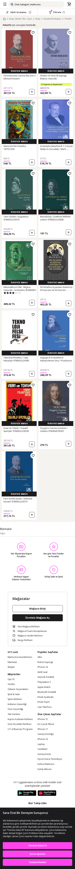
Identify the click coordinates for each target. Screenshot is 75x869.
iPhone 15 (43, 719)
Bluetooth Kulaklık (47, 692)
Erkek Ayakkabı (46, 697)
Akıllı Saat (42, 672)
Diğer (2, 533)
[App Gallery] (47, 793)
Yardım (11, 684)
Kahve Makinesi (46, 764)
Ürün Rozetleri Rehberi (19, 724)
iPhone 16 (43, 739)
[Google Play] (26, 793)
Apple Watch (44, 687)
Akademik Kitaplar (52, 18)
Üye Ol (11, 679)
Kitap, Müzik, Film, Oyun (20, 18)
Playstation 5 (44, 682)
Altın (40, 657)
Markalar (12, 662)
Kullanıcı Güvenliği (17, 704)
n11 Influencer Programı (20, 729)
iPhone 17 (43, 729)
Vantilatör (43, 749)
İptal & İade (14, 694)
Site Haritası (14, 714)
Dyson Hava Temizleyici (50, 759)
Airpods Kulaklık (46, 677)
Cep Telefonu (45, 707)
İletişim (11, 667)
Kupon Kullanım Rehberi (20, 719)
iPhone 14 (43, 667)
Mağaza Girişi (37, 608)
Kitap (37, 18)
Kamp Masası (45, 769)
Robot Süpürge (45, 662)
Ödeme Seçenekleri (18, 689)
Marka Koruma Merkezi (20, 657)
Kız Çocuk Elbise (46, 724)
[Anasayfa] (4, 18)
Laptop (41, 744)
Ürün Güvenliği (15, 709)
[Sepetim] (69, 4)
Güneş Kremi (44, 754)
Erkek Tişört (44, 702)
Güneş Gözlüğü (46, 734)
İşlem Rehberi (15, 699)
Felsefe (68, 18)
